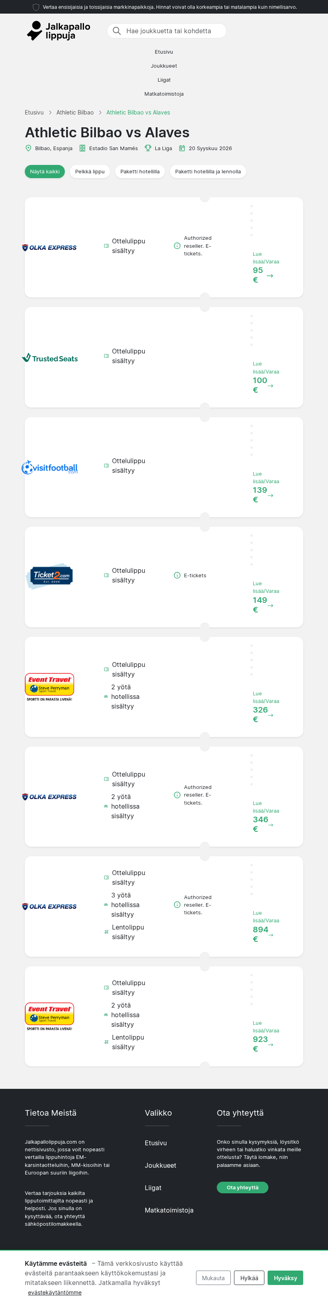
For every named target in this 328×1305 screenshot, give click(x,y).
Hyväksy (285, 1278)
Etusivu (164, 52)
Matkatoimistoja (164, 94)
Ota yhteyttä (242, 1188)
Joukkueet (164, 66)
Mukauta (213, 1278)
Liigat (164, 80)
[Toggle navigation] (298, 30)
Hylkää (249, 1278)
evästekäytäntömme (55, 1292)
